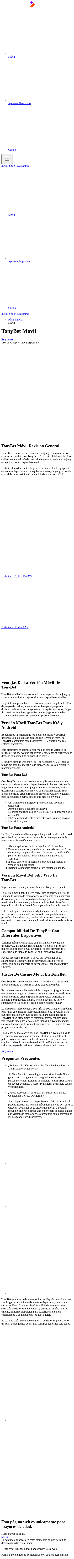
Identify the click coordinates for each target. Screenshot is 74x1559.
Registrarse (23, 165)
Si (2, 1536)
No (6, 1536)
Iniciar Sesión (8, 165)
